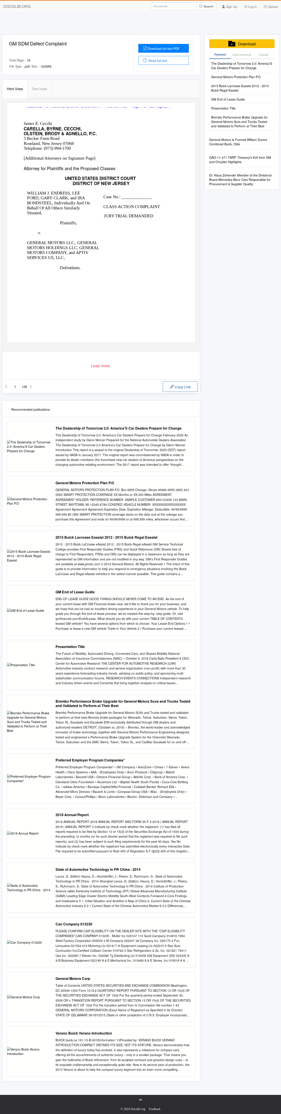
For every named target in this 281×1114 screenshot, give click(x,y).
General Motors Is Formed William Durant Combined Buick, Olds (238, 141)
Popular (263, 54)
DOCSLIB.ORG (17, 6)
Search (208, 6)
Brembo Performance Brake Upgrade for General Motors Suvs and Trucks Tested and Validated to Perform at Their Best (123, 703)
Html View (15, 88)
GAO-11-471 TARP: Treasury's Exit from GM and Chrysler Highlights (240, 159)
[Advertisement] (140, 25)
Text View (39, 88)
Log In (252, 6)
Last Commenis (241, 54)
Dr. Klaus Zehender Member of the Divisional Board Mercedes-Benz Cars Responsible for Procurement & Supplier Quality (240, 179)
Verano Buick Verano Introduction (84, 1033)
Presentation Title (70, 646)
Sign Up (231, 6)
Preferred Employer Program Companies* (90, 760)
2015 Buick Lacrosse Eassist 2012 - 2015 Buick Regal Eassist (106, 537)
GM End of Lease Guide (75, 592)
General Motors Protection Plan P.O (85, 483)
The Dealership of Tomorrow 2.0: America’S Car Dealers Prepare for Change (119, 428)
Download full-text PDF (164, 48)
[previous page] (6, 387)
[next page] (30, 387)
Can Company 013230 (74, 924)
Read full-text (157, 60)
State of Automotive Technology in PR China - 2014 (98, 869)
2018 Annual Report (72, 815)
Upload (272, 6)
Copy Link (182, 386)
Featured (220, 54)
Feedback (154, 1109)
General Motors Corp (73, 978)
